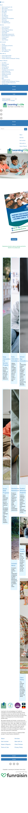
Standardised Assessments (8, 34)
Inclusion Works (5, 31)
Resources (4, 20)
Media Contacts (5, 64)
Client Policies (5, 17)
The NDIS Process (6, 22)
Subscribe (14, 752)
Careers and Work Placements (9, 82)
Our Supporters (5, 51)
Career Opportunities (6, 55)
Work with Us (23, 143)
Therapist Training (6, 80)
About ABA (4, 11)
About (21, 134)
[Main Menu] (0, 149)
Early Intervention (6, 27)
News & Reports (23, 146)
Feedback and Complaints (8, 18)
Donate (3, 44)
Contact (14, 124)
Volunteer (4, 48)
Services (21, 137)
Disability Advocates (6, 74)
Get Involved (22, 140)
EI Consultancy (5, 28)
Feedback (4, 38)
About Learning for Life (7, 7)
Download (14, 239)
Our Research (5, 15)
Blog (3, 78)
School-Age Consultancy (7, 30)
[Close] (27, 149)
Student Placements (6, 57)
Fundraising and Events (7, 45)
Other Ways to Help (6, 50)
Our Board (4, 12)
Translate (12, 100)
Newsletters (4, 65)
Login (14, 94)
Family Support (5, 37)
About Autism (5, 8)
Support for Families (6, 72)
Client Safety (5, 75)
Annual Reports (5, 21)
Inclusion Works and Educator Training (10, 58)
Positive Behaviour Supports (8, 35)
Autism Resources (6, 71)
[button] (14, 437)
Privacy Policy (19, 747)
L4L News (4, 62)
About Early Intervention (7, 10)
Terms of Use (5, 747)
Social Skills (4, 32)
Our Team (4, 14)
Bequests (4, 47)
